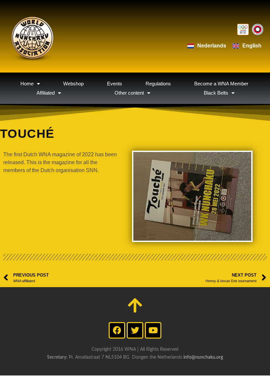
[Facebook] (117, 330)
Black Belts (216, 93)
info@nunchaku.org (203, 357)
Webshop (73, 83)
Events (114, 83)
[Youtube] (153, 330)
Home (27, 83)
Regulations (158, 83)
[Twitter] (135, 330)
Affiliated (46, 93)
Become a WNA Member (221, 83)
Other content (129, 93)
